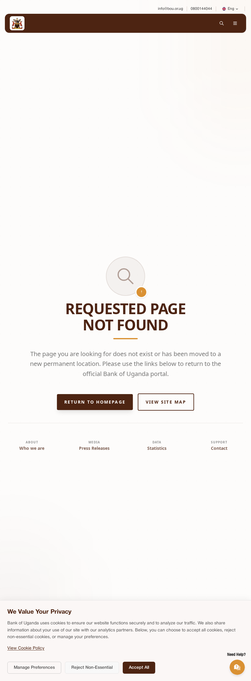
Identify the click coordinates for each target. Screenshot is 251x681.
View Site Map (166, 402)
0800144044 (201, 8)
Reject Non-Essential (92, 668)
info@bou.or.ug (170, 8)
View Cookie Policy (25, 648)
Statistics (157, 448)
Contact (219, 448)
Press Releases (94, 448)
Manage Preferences (34, 668)
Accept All (139, 668)
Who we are (31, 448)
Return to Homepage (95, 402)
